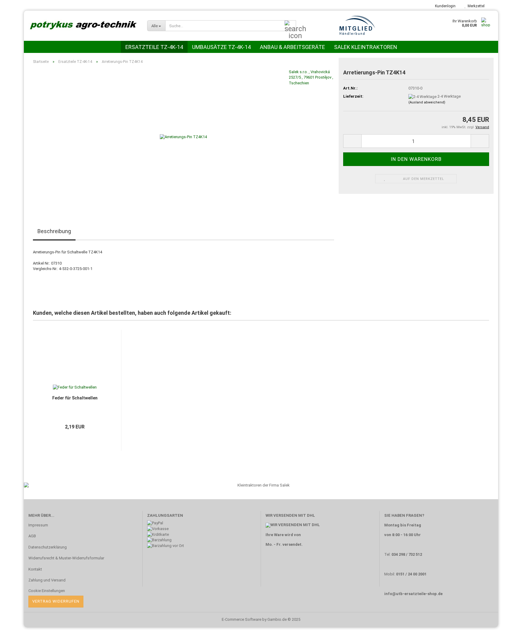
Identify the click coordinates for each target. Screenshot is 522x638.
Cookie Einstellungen (46, 590)
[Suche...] (290, 26)
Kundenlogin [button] (444, 6)
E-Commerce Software (241, 619)
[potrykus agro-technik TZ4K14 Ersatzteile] (83, 26)
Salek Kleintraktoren (365, 47)
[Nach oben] (505, 628)
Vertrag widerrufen (55, 601)
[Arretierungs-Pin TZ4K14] (183, 137)
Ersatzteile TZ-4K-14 (154, 47)
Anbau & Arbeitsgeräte (292, 47)
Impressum (38, 525)
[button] (19, 395)
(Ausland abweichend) (426, 102)
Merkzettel (475, 6)
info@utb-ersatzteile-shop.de (413, 593)
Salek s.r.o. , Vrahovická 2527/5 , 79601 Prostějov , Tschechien (311, 77)
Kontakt (35, 569)
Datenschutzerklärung (47, 547)
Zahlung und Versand (47, 580)
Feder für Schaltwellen (75, 397)
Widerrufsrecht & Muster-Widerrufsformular (66, 558)
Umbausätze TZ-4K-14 (221, 47)
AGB (32, 536)
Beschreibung (54, 231)
